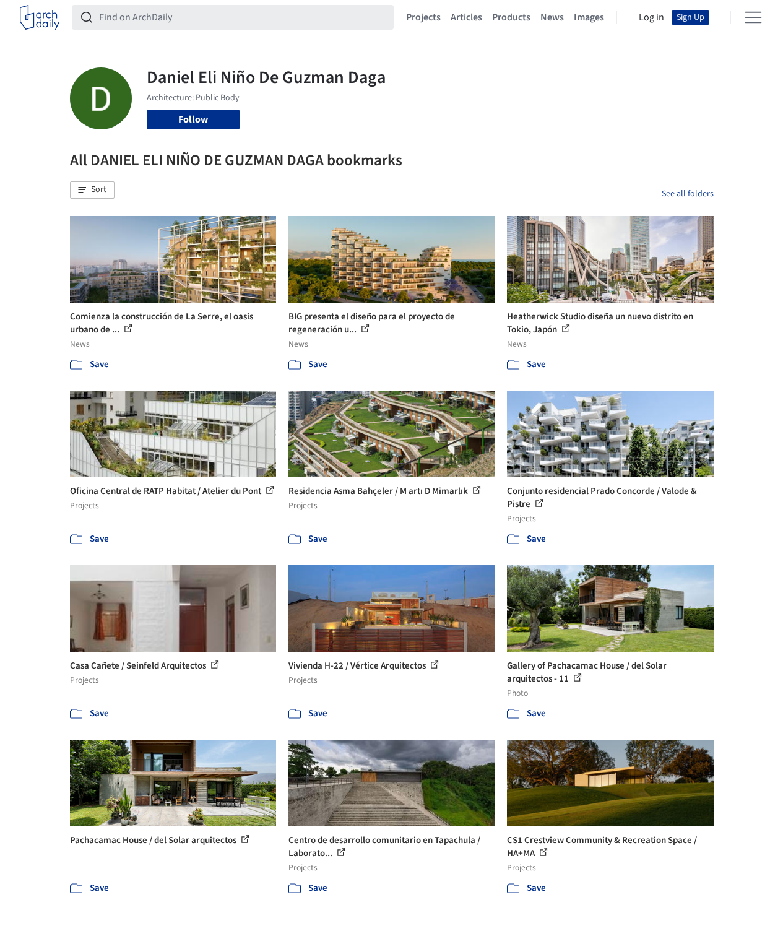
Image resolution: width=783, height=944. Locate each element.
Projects (423, 17)
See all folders (688, 193)
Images (589, 17)
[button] (92, 190)
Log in (651, 17)
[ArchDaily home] (39, 17)
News (552, 17)
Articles (466, 17)
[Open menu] (753, 17)
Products (511, 17)
